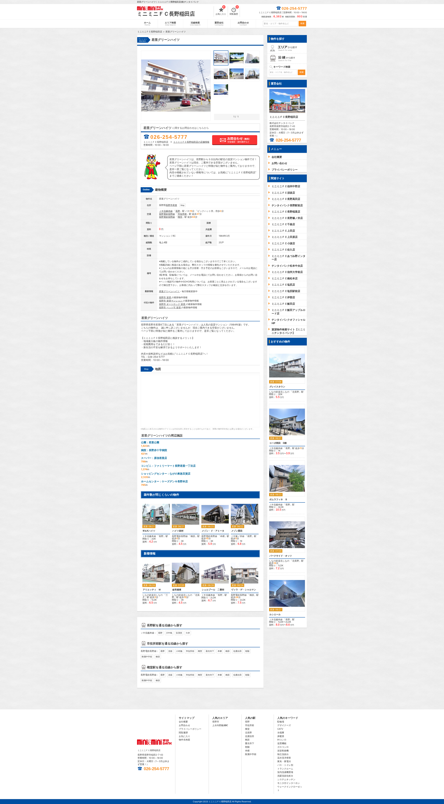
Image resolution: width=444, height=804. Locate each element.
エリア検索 (170, 23)
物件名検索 (184, 739)
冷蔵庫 (280, 732)
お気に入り (221, 10)
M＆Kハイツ (149, 531)
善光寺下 (210, 651)
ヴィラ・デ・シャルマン (243, 589)
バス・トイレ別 (285, 765)
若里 (175, 205)
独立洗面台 (283, 754)
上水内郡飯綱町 (220, 725)
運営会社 (219, 23)
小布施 (179, 651)
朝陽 (247, 651)
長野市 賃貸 (165, 297)
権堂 (180, 216)
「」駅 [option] (155, 525)
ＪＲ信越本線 (166, 211)
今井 (188, 633)
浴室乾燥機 (283, 750)
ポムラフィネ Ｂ (278, 499)
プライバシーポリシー (190, 728)
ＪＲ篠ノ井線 (237, 536)
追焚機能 (281, 743)
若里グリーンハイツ (169, 291)
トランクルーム (285, 768)
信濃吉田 (237, 651)
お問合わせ (243, 23)
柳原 (158, 656)
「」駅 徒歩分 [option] (186, 526)
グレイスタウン (277, 386)
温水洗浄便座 (284, 757)
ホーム (147, 23)
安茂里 (179, 633)
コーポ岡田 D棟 (278, 443)
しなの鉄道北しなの (152, 595)
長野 (178, 211)
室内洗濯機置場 (285, 772)
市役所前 (182, 214)
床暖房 (280, 736)
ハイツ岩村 (177, 531)
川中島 (169, 633)
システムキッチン (286, 779)
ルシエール (275, 614)
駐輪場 (280, 721)
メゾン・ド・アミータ (213, 531)
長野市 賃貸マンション (171, 300)
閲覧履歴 (234, 10)
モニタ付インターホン (288, 783)
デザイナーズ (284, 725)
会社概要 (183, 721)
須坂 (170, 651)
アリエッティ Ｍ (152, 589)
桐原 (193, 536)
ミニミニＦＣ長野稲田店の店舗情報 (191, 142)
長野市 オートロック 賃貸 (172, 304)
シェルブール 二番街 (213, 589)
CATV (280, 728)
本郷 (222, 536)
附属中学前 (147, 656)
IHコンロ (281, 739)
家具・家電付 (284, 761)
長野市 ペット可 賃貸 (170, 307)
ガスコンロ (283, 747)
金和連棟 (176, 589)
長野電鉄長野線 (167, 214)
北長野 (295, 391)
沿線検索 (195, 23)
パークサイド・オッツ (280, 556)
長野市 (169, 205)
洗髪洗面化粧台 (285, 775)
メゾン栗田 (236, 531)
